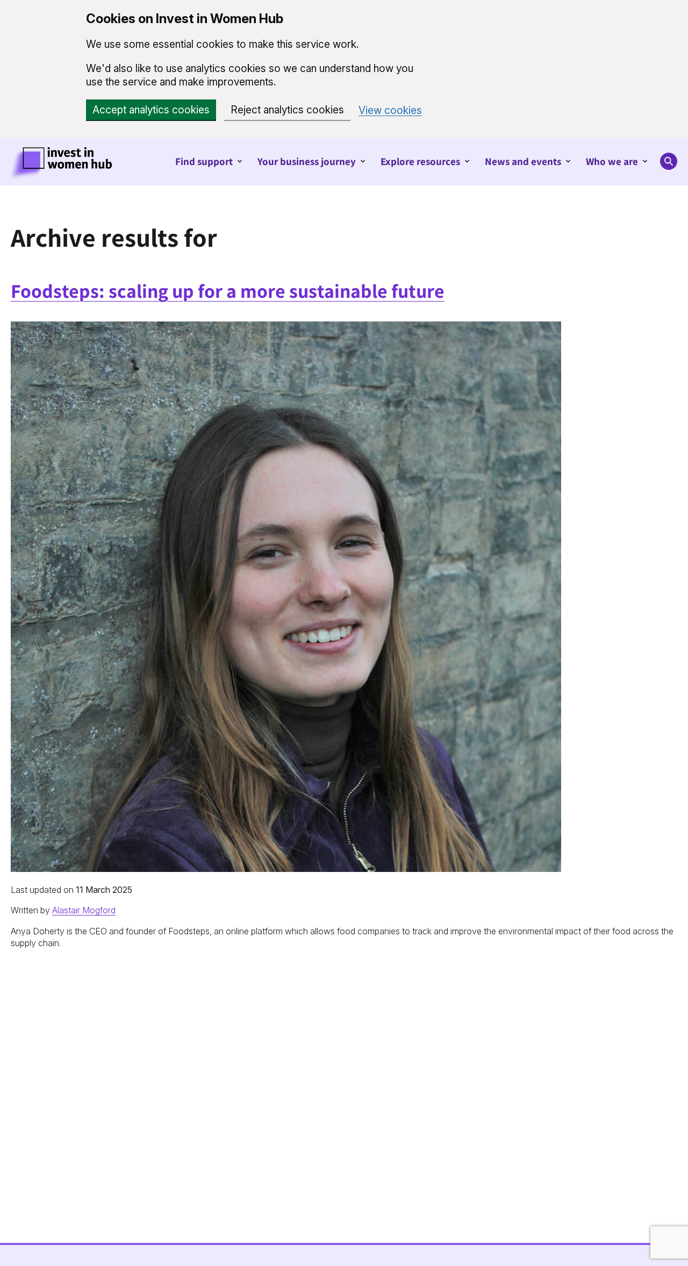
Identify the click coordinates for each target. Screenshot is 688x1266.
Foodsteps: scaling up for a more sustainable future (228, 290)
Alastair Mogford (84, 910)
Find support (204, 161)
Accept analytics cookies (151, 110)
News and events (523, 161)
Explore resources (420, 161)
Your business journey (306, 161)
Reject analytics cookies (287, 110)
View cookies (390, 110)
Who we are (612, 161)
